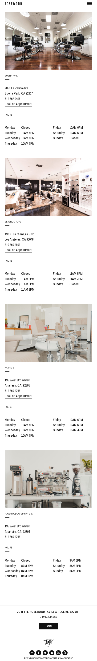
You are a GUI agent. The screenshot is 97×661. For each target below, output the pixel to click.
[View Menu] (89, 3)
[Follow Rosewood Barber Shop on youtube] (58, 652)
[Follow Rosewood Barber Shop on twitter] (45, 652)
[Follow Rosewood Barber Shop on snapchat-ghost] (51, 652)
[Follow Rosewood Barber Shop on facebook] (38, 652)
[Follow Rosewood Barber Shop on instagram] (32, 652)
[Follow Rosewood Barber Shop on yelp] (65, 652)
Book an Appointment (18, 104)
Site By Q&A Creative (63, 658)
